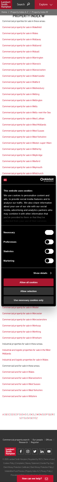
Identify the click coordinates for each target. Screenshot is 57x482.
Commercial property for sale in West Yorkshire (24, 137)
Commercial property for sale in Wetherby (21, 149)
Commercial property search (16, 440)
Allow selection (28, 291)
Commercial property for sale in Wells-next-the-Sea (26, 112)
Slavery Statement (32, 463)
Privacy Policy (46, 471)
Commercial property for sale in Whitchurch (22, 173)
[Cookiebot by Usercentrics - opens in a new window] (41, 180)
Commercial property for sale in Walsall (20, 52)
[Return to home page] (6, 4)
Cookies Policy (8, 463)
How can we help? (32, 478)
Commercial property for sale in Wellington (22, 100)
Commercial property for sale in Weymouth (22, 167)
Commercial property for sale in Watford (21, 82)
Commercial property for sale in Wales (20, 33)
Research (23, 442)
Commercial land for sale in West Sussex (21, 384)
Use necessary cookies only (28, 300)
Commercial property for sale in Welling (20, 94)
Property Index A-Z (19, 12)
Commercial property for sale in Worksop (21, 326)
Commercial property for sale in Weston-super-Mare (26, 143)
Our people (38, 440)
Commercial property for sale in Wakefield (21, 27)
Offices (49, 440)
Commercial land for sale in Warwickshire (22, 378)
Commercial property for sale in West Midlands (24, 125)
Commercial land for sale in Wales (18, 372)
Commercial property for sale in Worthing (21, 332)
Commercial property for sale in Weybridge (22, 155)
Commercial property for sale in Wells (19, 106)
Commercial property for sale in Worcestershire (24, 319)
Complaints (20, 463)
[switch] (49, 241)
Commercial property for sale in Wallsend (21, 45)
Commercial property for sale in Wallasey (21, 39)
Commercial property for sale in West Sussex (23, 131)
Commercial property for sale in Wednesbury (23, 88)
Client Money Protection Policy (41, 467)
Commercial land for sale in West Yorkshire (22, 390)
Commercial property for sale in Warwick (21, 64)
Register (35, 442)
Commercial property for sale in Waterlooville (23, 76)
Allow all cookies (29, 282)
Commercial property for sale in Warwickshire (23, 70)
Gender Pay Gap (46, 463)
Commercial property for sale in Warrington (22, 58)
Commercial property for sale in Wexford (21, 161)
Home (4, 12)
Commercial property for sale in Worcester (22, 313)
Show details (40, 273)
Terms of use (49, 459)
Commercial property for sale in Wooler (20, 307)
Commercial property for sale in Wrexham (22, 338)
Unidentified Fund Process (14, 471)
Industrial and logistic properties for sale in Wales (25, 360)
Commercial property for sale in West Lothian (23, 119)
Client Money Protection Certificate (16, 467)
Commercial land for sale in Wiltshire (19, 396)
